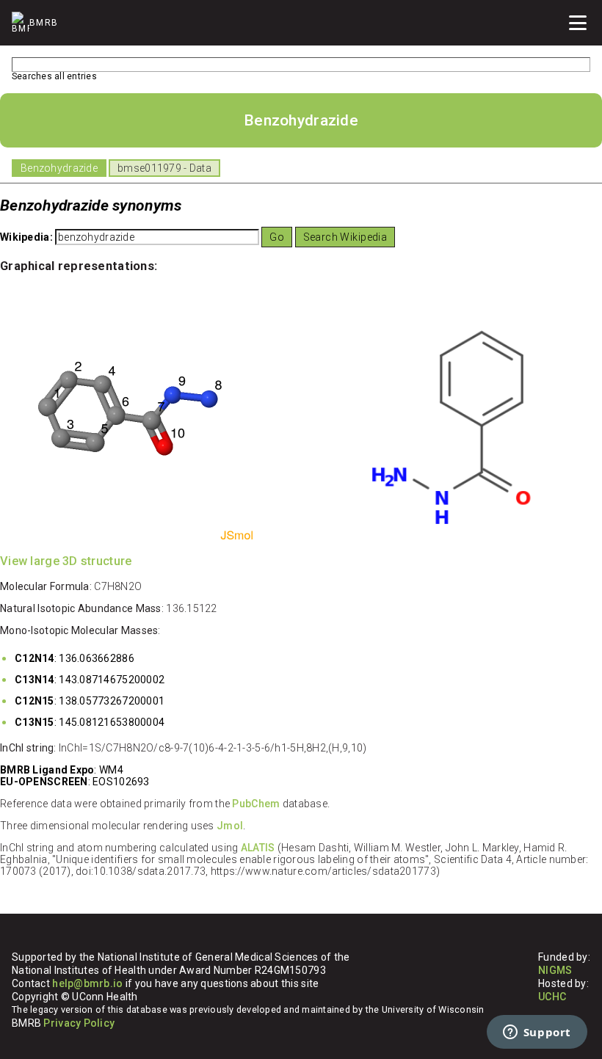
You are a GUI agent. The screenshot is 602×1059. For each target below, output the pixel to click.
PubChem (256, 803)
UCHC (552, 996)
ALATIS (258, 848)
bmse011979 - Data (164, 168)
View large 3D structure (65, 561)
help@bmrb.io (87, 983)
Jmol (230, 825)
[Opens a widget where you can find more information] (536, 1033)
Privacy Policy (79, 1023)
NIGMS (555, 970)
